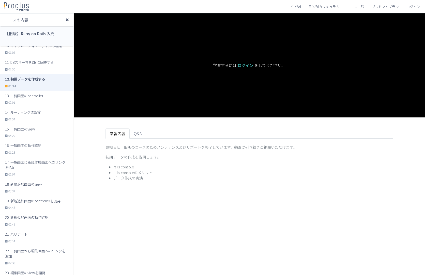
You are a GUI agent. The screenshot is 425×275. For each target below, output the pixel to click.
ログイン (413, 6)
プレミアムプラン (385, 6)
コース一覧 (355, 6)
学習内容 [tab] (117, 133)
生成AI (296, 6)
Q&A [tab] (138, 133)
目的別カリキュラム (323, 6)
